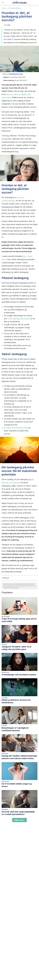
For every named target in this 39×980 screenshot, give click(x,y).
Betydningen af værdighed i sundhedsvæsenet (15, 729)
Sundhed (5, 809)
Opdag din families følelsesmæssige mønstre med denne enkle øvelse (19, 757)
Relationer (6, 616)
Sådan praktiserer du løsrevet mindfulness (16, 701)
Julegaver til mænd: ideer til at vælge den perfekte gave (16, 647)
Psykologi (5, 672)
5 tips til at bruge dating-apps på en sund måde (19, 620)
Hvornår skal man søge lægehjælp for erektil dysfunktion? (18, 813)
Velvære (4, 8)
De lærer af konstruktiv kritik (16, 428)
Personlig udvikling (15, 8)
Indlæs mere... (19, 820)
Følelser (5, 753)
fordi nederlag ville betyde (19, 319)
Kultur (4, 644)
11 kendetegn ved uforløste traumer (19, 674)
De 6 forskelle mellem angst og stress (17, 785)
